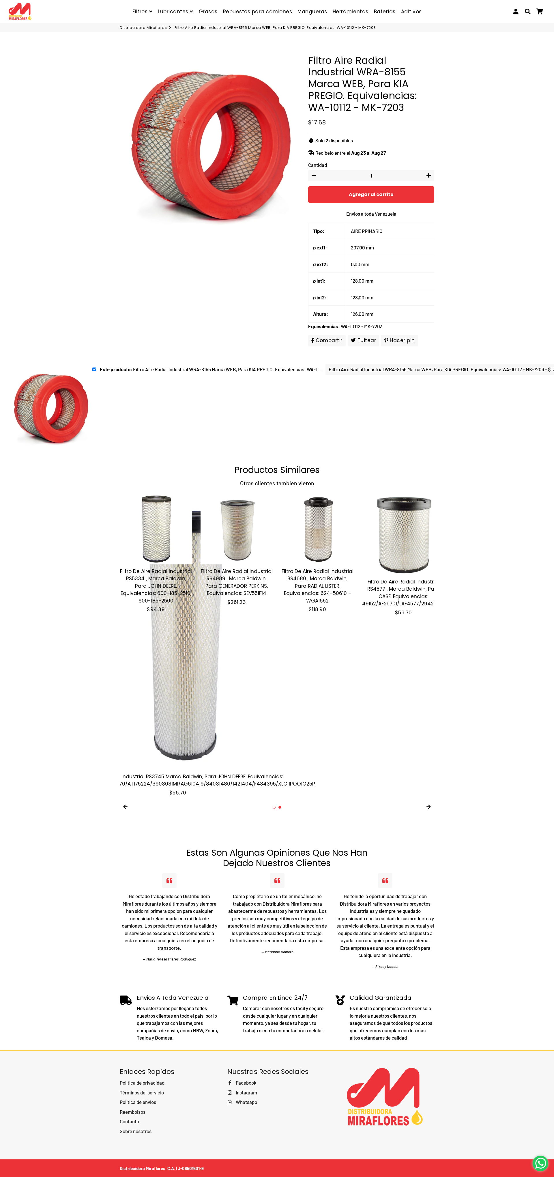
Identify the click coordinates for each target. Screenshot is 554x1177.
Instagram (246, 1092)
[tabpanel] (156, 552)
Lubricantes (174, 11)
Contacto (129, 1121)
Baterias (385, 11)
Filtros (140, 11)
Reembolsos (132, 1112)
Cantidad (317, 165)
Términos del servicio (142, 1092)
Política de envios (138, 1102)
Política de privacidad (142, 1082)
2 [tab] (279, 807)
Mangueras (312, 11)
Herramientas (350, 11)
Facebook (245, 1082)
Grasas (208, 11)
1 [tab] (274, 807)
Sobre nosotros (135, 1131)
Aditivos (411, 11)
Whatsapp (246, 1102)
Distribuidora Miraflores (143, 27)
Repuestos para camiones (257, 11)
